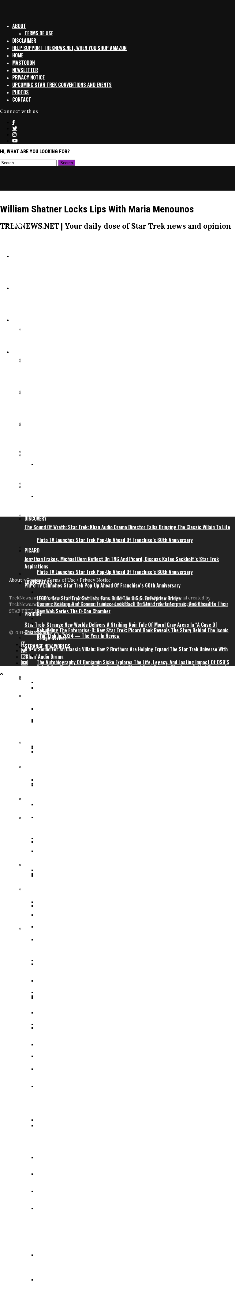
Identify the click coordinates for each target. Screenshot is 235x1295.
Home (17, 55)
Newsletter (25, 70)
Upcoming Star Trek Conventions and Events (62, 84)
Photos (20, 92)
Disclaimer (24, 40)
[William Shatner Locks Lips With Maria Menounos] (99, 501)
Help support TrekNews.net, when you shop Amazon (69, 48)
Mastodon (23, 62)
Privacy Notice (28, 77)
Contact (21, 99)
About (19, 25)
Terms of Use (38, 33)
